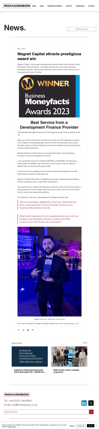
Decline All (81, 426)
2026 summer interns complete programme (66, 371)
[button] (55, 6)
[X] (91, 403)
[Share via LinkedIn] (28, 330)
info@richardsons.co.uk (24, 404)
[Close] (97, 425)
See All (85, 343)
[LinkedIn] (84, 403)
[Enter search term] (91, 412)
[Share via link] (33, 330)
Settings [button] (72, 426)
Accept (91, 426)
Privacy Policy (11, 427)
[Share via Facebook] (18, 330)
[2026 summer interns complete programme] (69, 356)
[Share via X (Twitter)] (23, 330)
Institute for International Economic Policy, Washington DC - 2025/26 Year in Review (29, 371)
